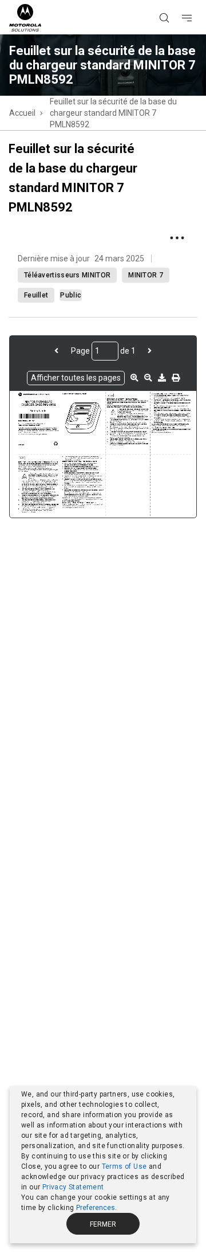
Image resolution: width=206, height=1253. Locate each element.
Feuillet (36, 295)
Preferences (95, 1208)
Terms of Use (124, 1166)
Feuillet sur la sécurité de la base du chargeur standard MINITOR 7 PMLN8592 (113, 113)
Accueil (22, 113)
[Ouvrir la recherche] (178, 0)
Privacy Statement (73, 1187)
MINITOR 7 (145, 275)
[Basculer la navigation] (196, 0)
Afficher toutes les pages (76, 377)
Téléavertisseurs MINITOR (67, 275)
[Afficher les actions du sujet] (176, 237)
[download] (162, 377)
